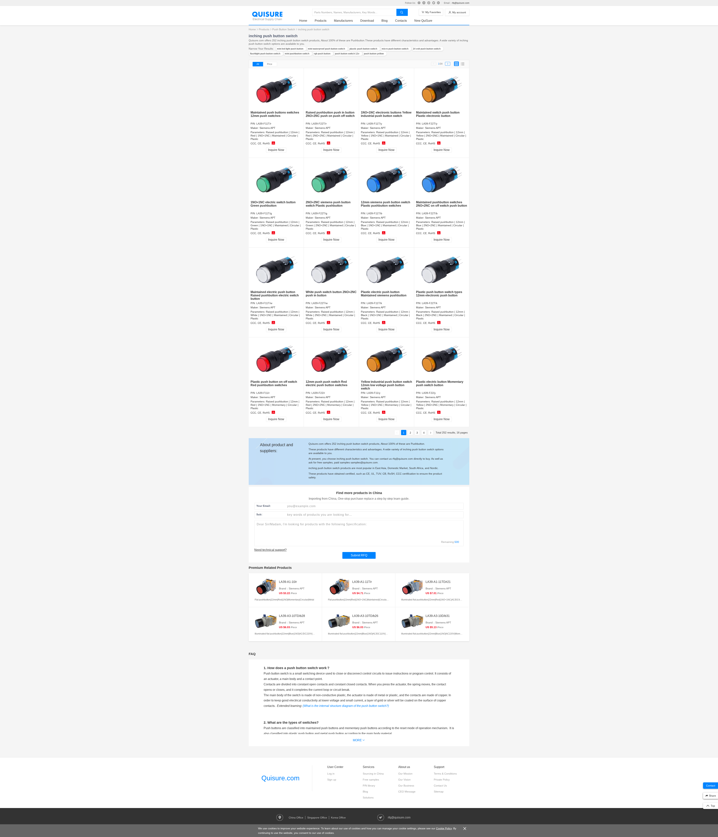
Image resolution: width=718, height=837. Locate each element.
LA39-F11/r (263, 392)
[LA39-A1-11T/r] (339, 587)
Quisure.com (280, 778)
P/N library (369, 785)
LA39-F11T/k (374, 303)
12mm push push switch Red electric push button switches (326, 383)
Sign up (331, 779)
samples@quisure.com (364, 462)
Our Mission (405, 773)
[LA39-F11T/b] (386, 179)
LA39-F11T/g (264, 213)
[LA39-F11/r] (276, 358)
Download (367, 20)
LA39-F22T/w (320, 303)
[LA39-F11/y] (386, 358)
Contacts (401, 20)
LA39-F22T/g (319, 213)
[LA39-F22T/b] (442, 179)
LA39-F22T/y (429, 123)
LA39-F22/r (318, 392)
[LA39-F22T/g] (331, 179)
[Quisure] (267, 19)
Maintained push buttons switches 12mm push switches (275, 114)
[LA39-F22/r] (331, 358)
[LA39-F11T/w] (276, 269)
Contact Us (440, 785)
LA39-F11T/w (264, 303)
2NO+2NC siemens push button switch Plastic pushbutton (328, 204)
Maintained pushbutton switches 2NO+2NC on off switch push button (441, 204)
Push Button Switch (283, 29)
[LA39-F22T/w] (331, 269)
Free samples (371, 779)
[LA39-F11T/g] (276, 179)
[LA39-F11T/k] (386, 269)
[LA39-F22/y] (442, 358)
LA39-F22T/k (429, 303)
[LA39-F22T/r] (331, 89)
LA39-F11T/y (374, 123)
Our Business (406, 785)
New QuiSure (423, 20)
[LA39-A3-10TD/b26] (339, 621)
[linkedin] (438, 3)
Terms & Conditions (445, 773)
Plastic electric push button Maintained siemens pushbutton (383, 293)
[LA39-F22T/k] (442, 269)
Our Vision (404, 779)
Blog (384, 20)
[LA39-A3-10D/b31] (412, 621)
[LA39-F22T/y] (442, 89)
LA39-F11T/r (263, 123)
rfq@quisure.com (460, 3)
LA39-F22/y (429, 392)
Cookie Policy (444, 828)
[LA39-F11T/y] (386, 89)
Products (320, 20)
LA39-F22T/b (430, 213)
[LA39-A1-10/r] (266, 587)
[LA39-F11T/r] (276, 89)
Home (303, 20)
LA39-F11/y (373, 392)
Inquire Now (276, 149)
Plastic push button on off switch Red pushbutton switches (274, 383)
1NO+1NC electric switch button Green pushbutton (273, 204)
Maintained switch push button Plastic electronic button (438, 114)
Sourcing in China (373, 773)
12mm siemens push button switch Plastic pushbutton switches (385, 204)
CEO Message (406, 791)
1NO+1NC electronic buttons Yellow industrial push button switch (386, 114)
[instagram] (423, 3)
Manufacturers (343, 20)
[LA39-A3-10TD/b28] (266, 621)
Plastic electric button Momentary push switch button (439, 383)
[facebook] (419, 3)
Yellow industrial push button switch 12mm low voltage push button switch (386, 385)
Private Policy (442, 779)
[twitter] (433, 3)
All (258, 64)
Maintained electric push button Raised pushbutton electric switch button (275, 295)
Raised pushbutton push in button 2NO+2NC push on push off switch (330, 114)
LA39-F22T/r (319, 123)
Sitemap (439, 791)
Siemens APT (267, 127)
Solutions (368, 797)
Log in (331, 773)
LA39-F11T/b (374, 213)
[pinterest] (428, 3)
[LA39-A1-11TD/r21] (412, 587)
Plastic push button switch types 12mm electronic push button (439, 293)
